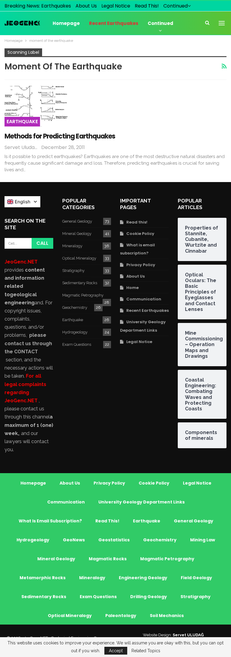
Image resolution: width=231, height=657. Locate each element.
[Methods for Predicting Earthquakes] (36, 106)
